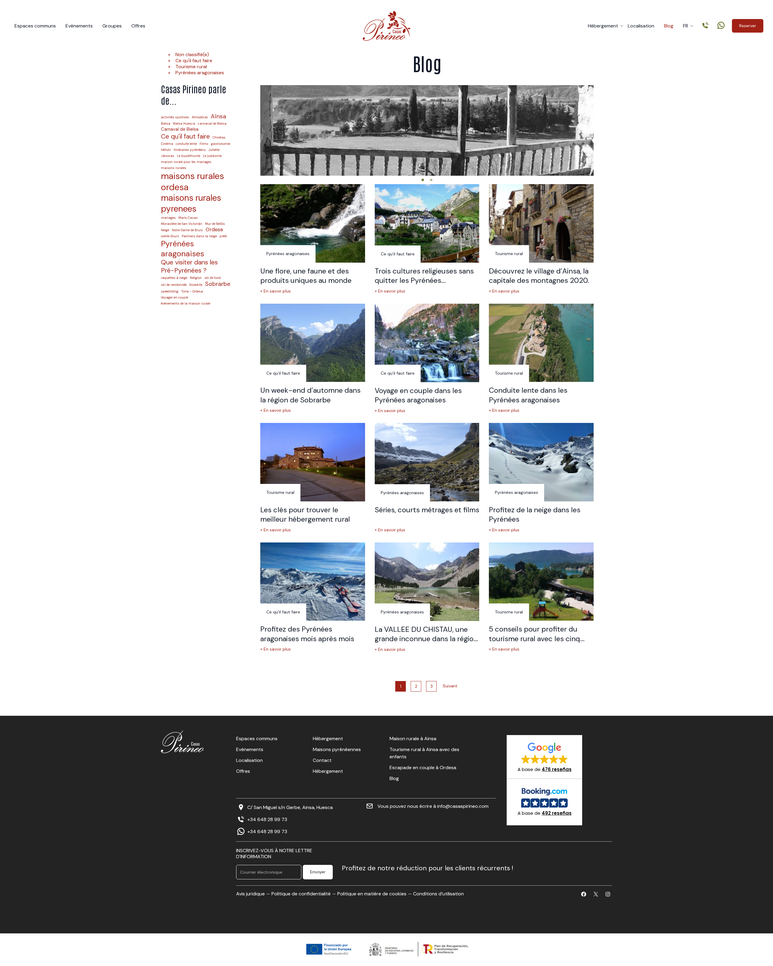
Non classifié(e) (192, 54)
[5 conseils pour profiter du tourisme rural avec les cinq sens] (541, 581)
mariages (168, 218)
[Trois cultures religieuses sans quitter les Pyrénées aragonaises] (427, 223)
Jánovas (167, 156)
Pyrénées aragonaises (199, 72)
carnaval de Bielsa (212, 124)
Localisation (641, 26)
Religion (196, 278)
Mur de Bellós (215, 224)
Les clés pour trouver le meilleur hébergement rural (305, 514)
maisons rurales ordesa (192, 182)
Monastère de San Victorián (181, 224)
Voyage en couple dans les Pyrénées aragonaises (418, 395)
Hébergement (603, 26)
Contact (322, 760)
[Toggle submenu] (622, 26)
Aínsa (218, 116)
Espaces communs (35, 26)
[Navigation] (423, 180)
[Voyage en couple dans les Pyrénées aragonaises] (427, 343)
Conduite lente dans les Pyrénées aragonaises (528, 394)
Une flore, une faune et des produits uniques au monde (305, 275)
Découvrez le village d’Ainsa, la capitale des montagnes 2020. (539, 275)
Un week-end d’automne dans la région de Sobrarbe (310, 394)
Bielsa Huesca (184, 124)
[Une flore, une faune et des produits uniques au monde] (312, 223)
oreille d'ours (170, 236)
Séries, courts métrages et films (427, 509)
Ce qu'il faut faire (193, 60)
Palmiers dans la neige (199, 236)
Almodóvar (200, 117)
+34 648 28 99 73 (267, 819)
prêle (223, 236)
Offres (138, 26)
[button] (545, 757)
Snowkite (195, 285)
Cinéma (167, 144)
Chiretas (219, 137)
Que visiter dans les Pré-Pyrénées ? (189, 266)
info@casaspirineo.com (463, 806)
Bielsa (165, 124)
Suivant (450, 686)
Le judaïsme (212, 156)
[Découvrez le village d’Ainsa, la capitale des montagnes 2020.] (541, 223)
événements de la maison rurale (185, 303)
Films (204, 144)
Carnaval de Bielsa (179, 129)
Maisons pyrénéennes (337, 749)
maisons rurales (173, 168)
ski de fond (212, 278)
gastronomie (220, 144)
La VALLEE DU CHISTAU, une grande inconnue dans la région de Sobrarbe (426, 639)
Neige (165, 230)
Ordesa (214, 229)
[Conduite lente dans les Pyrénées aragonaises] (541, 343)
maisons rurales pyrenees (191, 203)
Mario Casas (188, 218)
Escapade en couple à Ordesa (423, 767)
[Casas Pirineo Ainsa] (386, 26)
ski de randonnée (174, 285)
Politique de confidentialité (301, 894)
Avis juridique (250, 894)
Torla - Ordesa (192, 291)
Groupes (112, 26)
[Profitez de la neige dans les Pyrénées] (541, 462)
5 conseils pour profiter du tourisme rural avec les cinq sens (534, 638)
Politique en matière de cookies (371, 894)
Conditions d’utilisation (438, 894)
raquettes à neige (174, 278)
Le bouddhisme (188, 156)
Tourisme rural (191, 66)
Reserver (747, 25)
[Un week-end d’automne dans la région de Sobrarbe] (312, 343)
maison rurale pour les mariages (186, 162)
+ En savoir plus (275, 291)
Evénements (79, 26)
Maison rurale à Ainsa (413, 738)
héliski (166, 150)
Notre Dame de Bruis (187, 230)
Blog (668, 26)
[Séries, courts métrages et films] (427, 462)
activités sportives (175, 117)
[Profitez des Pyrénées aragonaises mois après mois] (312, 581)
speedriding (169, 291)
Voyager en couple (174, 297)
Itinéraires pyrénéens (190, 150)
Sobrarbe (217, 284)
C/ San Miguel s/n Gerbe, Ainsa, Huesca (290, 807)
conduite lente (186, 144)
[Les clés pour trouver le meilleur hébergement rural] (312, 462)
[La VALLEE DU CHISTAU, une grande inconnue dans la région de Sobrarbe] (427, 581)
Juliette (214, 150)
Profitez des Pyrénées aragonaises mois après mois (307, 633)
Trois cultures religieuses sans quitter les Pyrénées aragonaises (424, 280)
